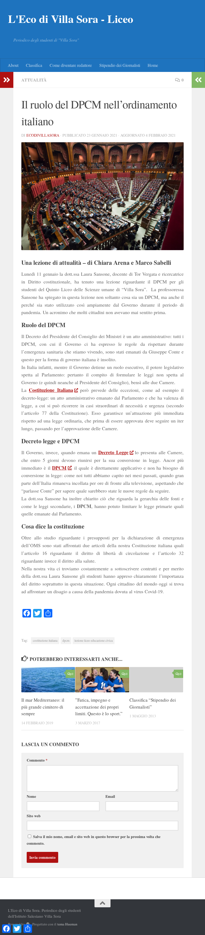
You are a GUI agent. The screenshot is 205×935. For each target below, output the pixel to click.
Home (153, 65)
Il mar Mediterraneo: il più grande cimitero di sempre (42, 707)
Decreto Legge (113, 452)
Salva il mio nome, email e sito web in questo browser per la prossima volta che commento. (93, 840)
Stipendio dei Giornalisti (119, 65)
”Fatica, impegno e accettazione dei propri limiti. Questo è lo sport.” (99, 707)
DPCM (59, 467)
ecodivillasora (42, 135)
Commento (37, 760)
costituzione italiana (45, 640)
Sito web (34, 816)
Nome (31, 796)
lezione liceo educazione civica (93, 640)
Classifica (34, 65)
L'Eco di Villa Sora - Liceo (70, 19)
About (13, 65)
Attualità (34, 80)
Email (110, 796)
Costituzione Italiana (51, 390)
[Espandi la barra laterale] (6, 80)
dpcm (65, 640)
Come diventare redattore (71, 65)
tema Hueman (67, 924)
